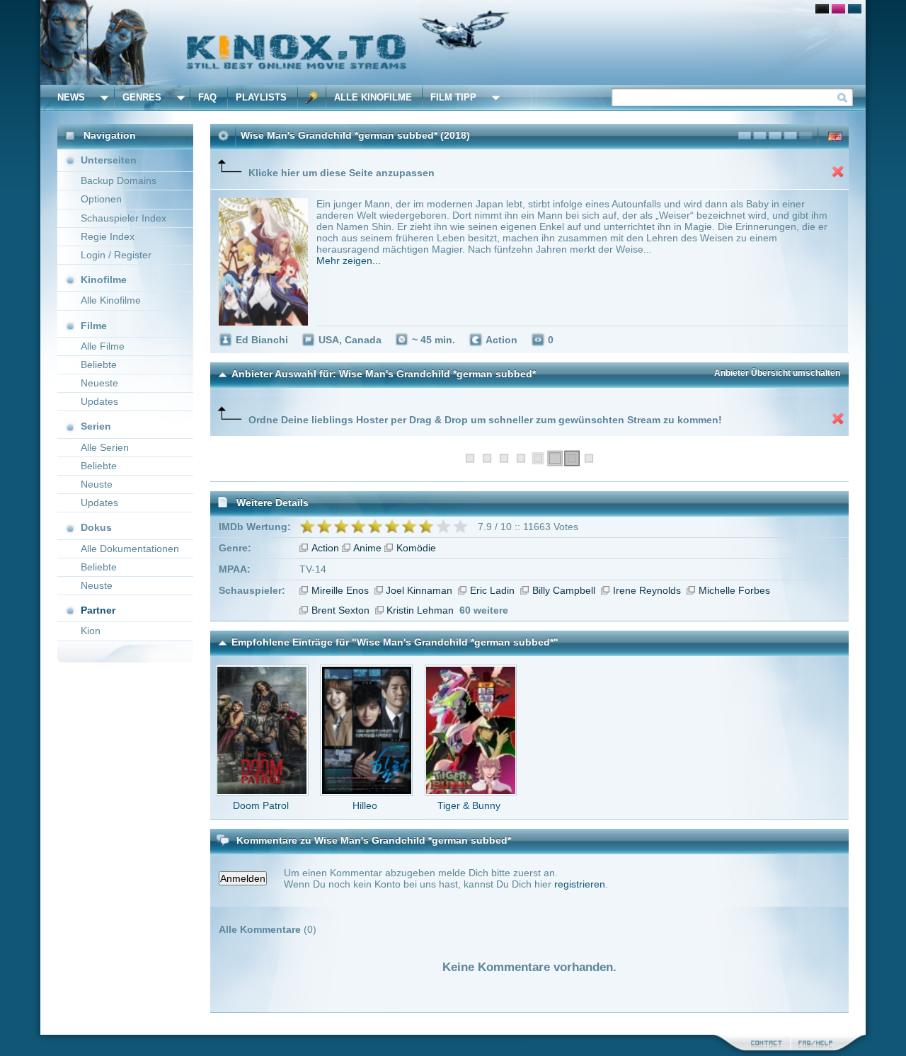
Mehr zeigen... (348, 260)
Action (325, 547)
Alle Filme (103, 346)
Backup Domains (118, 180)
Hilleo (364, 805)
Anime (367, 547)
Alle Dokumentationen (130, 548)
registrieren (579, 884)
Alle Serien (105, 447)
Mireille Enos (340, 590)
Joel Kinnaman (419, 590)
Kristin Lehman (420, 610)
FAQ (207, 97)
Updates (99, 401)
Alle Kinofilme (373, 97)
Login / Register (116, 254)
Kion (91, 630)
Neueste (99, 383)
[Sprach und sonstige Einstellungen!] (312, 97)
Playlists (261, 97)
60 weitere (483, 610)
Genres (141, 97)
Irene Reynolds (647, 590)
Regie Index (107, 236)
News (71, 97)
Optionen (101, 199)
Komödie (416, 547)
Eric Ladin (492, 590)
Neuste (97, 484)
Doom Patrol (261, 805)
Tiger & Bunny (468, 805)
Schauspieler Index (123, 218)
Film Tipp (453, 97)
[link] (453, 42)
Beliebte (99, 364)
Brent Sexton (340, 610)
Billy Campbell (563, 590)
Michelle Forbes (734, 590)
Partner (98, 610)
